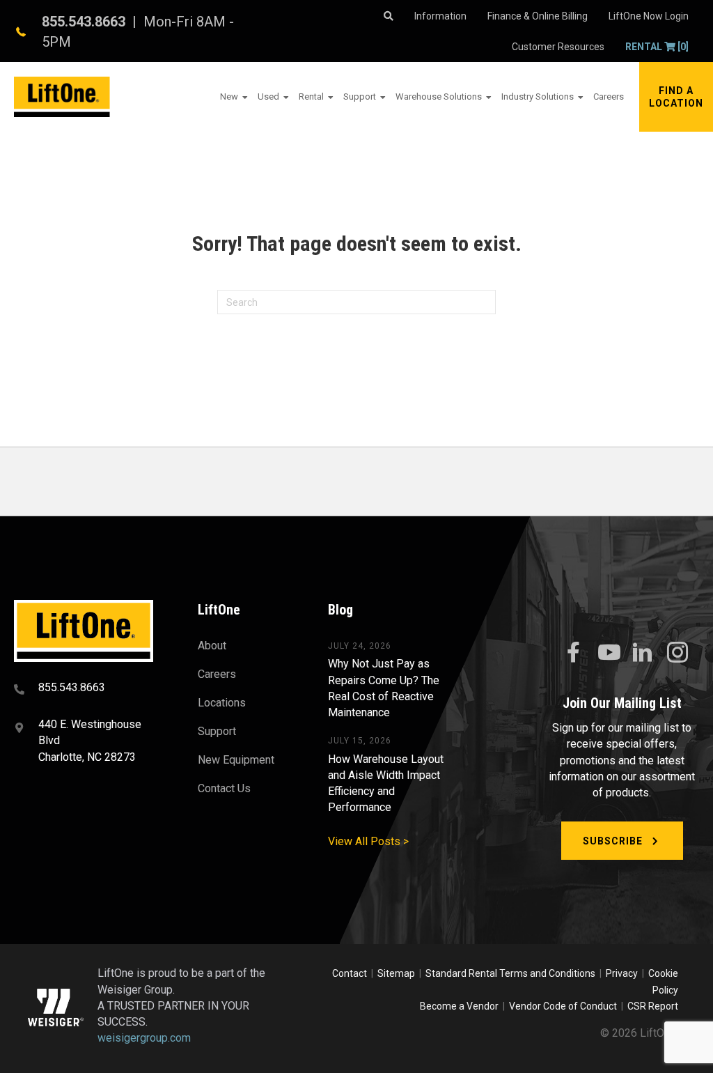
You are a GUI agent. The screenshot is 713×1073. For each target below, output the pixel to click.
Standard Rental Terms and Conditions (510, 973)
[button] (676, 97)
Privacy (622, 973)
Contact (350, 973)
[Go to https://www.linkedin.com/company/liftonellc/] (642, 653)
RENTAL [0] (657, 46)
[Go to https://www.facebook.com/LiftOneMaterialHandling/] (573, 653)
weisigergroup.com (144, 1037)
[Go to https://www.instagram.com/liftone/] (677, 653)
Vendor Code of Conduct (565, 1006)
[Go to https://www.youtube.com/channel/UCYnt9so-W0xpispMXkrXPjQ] (607, 653)
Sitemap (398, 973)
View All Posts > (368, 841)
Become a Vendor (459, 1006)
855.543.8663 (83, 21)
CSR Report (652, 1006)
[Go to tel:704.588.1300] (88, 689)
